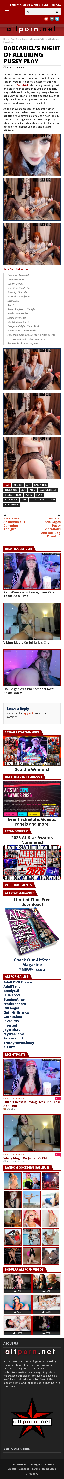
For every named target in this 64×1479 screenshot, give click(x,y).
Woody (11, 1109)
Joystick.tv (11, 1029)
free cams (11, 490)
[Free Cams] (32, 177)
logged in (28, 713)
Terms (36, 1469)
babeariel (40, 485)
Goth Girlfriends (16, 1012)
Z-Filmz (9, 1047)
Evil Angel (11, 1008)
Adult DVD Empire (17, 982)
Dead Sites (49, 1469)
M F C (32, 490)
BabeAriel (22, 85)
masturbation (48, 490)
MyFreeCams (13, 1034)
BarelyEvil (11, 990)
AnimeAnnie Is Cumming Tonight (14, 524)
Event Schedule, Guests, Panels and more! (32, 821)
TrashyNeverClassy (18, 1042)
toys (33, 500)
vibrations (11, 505)
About (12, 1469)
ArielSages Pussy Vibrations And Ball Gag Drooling (51, 527)
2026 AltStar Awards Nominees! (32, 840)
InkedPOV (11, 1021)
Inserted (10, 1025)
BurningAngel (14, 999)
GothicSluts (12, 1016)
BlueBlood (11, 995)
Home (6, 39)
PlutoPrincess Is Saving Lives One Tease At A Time (28, 594)
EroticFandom (14, 1003)
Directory (32, 1473)
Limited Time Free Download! (32, 902)
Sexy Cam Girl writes (16, 269)
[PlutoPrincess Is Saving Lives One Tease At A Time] (32, 571)
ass (28, 485)
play (19, 495)
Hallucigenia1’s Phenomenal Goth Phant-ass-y (29, 691)
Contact (24, 1469)
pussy (29, 495)
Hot (23, 490)
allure (17, 485)
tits (24, 500)
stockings (11, 500)
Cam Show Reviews (20, 39)
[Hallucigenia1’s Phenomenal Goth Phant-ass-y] (32, 667)
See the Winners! (32, 769)
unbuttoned (47, 500)
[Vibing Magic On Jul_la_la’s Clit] (32, 621)
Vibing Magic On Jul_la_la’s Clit (26, 642)
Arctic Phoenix (18, 67)
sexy (39, 495)
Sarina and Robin (16, 1038)
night (8, 495)
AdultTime (11, 986)
